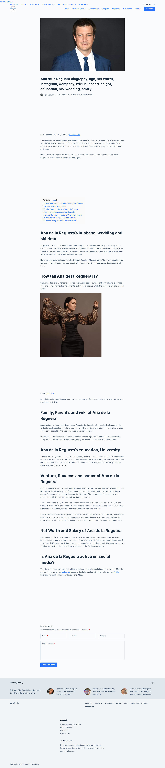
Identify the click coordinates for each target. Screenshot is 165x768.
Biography (116, 9)
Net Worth (127, 9)
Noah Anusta (74, 135)
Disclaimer (64, 730)
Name (45, 636)
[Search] (154, 4)
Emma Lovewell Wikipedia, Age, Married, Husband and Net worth (104, 691)
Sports (137, 9)
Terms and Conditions (66, 4)
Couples (105, 9)
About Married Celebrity (70, 724)
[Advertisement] (82, 116)
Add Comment (48, 643)
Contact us (65, 733)
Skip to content (6, 1)
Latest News (93, 9)
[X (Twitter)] (147, 4)
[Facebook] (143, 4)
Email (73, 636)
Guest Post (83, 4)
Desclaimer (35, 4)
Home (66, 9)
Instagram (50, 393)
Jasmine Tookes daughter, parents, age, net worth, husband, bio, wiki (66, 691)
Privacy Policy (48, 4)
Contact (24, 4)
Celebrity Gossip (79, 9)
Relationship (87, 95)
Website (103, 636)
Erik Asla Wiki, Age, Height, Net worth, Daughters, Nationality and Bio (25, 691)
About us (14, 4)
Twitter (117, 572)
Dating (79, 95)
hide (54, 200)
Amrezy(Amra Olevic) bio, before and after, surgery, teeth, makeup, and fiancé (140, 691)
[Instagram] (150, 4)
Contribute (149, 9)
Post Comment (49, 665)
